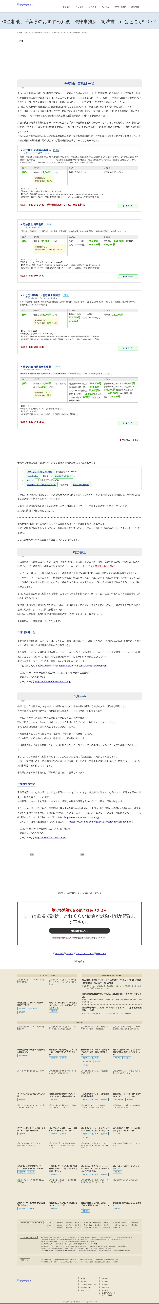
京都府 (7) (50, 1225)
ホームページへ (128, 206)
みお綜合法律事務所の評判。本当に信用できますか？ (72, 1239)
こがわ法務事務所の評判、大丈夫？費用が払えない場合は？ (80, 1237)
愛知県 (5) (125, 1222)
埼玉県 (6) (69, 1222)
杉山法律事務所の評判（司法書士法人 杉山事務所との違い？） (58, 1250)
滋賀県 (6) (134, 1222)
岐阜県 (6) (116, 1222)
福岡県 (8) (59, 1228)
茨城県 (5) (59, 1222)
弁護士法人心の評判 (91, 1248)
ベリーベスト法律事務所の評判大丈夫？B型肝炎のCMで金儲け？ (78, 1241)
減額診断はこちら (79, 930)
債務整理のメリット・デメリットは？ (109, 1294)
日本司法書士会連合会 (86, 1259)
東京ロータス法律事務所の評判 (87, 1250)
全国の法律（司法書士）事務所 (31, 1223)
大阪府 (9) (59, 1225)
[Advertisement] (79, 60)
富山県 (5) (107, 1222)
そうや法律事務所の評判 (106, 1237)
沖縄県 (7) (116, 1228)
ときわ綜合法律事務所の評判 (124, 1237)
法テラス (30, 480)
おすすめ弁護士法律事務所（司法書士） (37, 32)
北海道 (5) (50, 1222)
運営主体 (84, 1281)
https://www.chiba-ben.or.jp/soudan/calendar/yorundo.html (100, 821)
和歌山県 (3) (88, 1225)
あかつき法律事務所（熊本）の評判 (51, 1237)
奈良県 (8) (78, 1225)
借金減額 (67, 7)
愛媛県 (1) (134, 1225)
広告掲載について (87, 1287)
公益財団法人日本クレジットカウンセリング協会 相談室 (77, 1262)
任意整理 (79, 7)
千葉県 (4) (78, 1222)
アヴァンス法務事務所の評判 (49, 1241)
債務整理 (135, 7)
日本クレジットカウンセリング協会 (39, 472)
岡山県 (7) (98, 1225)
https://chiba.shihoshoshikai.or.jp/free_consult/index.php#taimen (72, 665)
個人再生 (92, 7)
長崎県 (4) (69, 1228)
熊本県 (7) (78, 1228)
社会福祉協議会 (32, 476)
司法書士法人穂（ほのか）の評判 (74, 1248)
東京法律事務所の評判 (105, 1250)
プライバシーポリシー (88, 1284)
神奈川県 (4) (97, 1222)
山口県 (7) (116, 1225)
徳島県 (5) (125, 1225)
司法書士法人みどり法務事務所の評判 (51, 1248)
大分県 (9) (87, 1228)
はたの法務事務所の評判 (48, 1239)
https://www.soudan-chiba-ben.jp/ (82, 817)
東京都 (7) (87, 1222)
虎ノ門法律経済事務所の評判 (121, 1250)
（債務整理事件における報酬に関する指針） (106, 1259)
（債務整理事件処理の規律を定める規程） (65, 1259)
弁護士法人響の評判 (105, 1248)
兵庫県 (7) (69, 1225)
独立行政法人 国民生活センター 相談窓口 (106, 1262)
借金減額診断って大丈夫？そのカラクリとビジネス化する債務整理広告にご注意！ (64, 1246)
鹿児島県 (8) (106, 1228)
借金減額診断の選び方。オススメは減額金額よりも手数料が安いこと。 (109, 1246)
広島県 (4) (107, 1225)
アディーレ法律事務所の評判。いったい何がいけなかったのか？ (107, 1239)
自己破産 (105, 7)
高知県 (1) (50, 1228)
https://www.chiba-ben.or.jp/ (50, 837)
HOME (19, 32)
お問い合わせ (85, 1290)
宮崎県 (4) (96, 1228)
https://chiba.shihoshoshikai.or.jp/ (53, 681)
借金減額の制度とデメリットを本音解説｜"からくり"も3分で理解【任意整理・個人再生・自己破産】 (69, 1244)
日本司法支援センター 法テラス (50, 1262)
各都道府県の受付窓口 (63, 476)
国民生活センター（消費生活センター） (41, 485)
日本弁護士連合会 (46, 1259)
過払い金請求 (120, 7)
